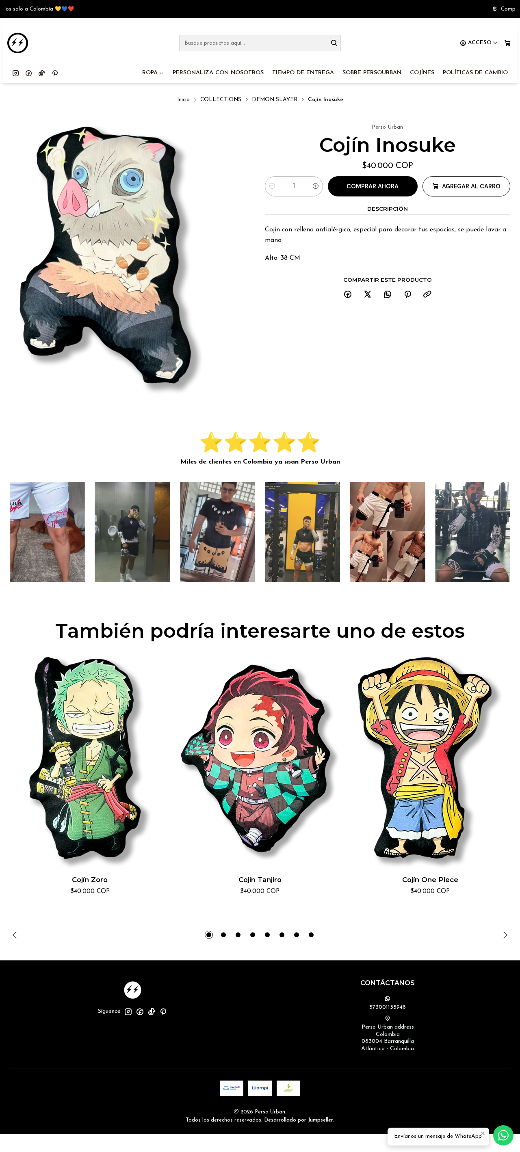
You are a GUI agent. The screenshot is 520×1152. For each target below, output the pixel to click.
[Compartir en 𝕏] (368, 294)
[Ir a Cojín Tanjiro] (260, 762)
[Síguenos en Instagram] (15, 73)
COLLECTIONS (220, 99)
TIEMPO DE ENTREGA (303, 73)
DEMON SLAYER (274, 99)
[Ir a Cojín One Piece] (430, 762)
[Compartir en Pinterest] (407, 294)
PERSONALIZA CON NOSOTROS (218, 73)
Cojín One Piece (430, 880)
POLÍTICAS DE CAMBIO (475, 73)
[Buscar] (334, 43)
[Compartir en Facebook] (348, 294)
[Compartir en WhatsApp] (387, 294)
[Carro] (508, 43)
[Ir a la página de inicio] (17, 43)
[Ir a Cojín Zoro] (90, 762)
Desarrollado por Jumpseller (298, 1120)
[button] (209, 935)
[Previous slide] (16, 935)
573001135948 (387, 1007)
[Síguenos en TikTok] (41, 73)
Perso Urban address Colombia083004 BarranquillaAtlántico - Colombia (387, 1038)
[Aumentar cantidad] (316, 186)
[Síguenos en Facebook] (28, 73)
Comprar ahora (373, 186)
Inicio (183, 99)
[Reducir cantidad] (272, 186)
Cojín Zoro (90, 880)
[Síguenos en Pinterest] (54, 73)
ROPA (150, 73)
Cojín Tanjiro (260, 880)
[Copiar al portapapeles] (427, 294)
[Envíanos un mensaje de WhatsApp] (503, 1135)
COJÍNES (422, 73)
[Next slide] (504, 935)
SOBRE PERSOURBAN (371, 73)
